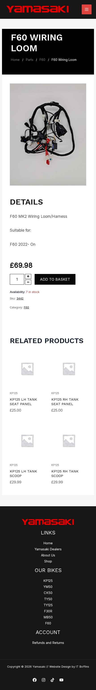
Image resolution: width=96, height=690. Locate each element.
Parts (29, 60)
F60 (42, 60)
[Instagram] (44, 680)
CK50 (48, 593)
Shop (48, 561)
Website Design (60, 666)
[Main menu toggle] (87, 9)
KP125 (14, 393)
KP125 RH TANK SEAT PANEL (65, 401)
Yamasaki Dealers (48, 549)
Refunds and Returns (48, 643)
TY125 (48, 605)
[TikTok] (52, 680)
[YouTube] (61, 680)
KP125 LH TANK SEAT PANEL (23, 401)
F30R (48, 611)
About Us (48, 555)
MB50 (48, 617)
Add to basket (55, 279)
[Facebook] (35, 680)
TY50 (48, 599)
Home (15, 60)
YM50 (48, 587)
